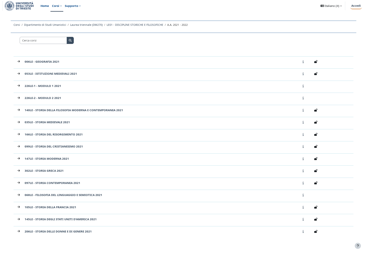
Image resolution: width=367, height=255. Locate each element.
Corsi (17, 25)
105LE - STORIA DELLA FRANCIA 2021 (50, 207)
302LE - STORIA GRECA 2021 (44, 170)
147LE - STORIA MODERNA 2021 (47, 158)
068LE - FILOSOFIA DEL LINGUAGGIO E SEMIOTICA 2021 (63, 195)
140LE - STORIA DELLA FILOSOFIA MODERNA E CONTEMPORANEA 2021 (74, 110)
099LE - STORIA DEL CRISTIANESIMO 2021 (54, 146)
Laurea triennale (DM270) (86, 25)
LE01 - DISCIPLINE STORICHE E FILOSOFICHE (135, 25)
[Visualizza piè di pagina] (358, 246)
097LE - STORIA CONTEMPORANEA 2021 (52, 183)
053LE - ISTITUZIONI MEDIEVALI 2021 (51, 73)
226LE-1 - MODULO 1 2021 (43, 86)
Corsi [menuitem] (55, 6)
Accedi (356, 5)
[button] (331, 6)
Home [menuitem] (45, 6)
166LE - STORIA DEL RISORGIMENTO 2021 (54, 134)
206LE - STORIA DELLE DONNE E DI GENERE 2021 (58, 231)
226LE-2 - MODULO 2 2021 (43, 98)
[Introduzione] (303, 61)
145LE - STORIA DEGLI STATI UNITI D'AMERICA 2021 (61, 219)
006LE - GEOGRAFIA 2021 (42, 61)
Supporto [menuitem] (71, 6)
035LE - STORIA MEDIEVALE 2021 (47, 122)
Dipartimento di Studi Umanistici (45, 25)
